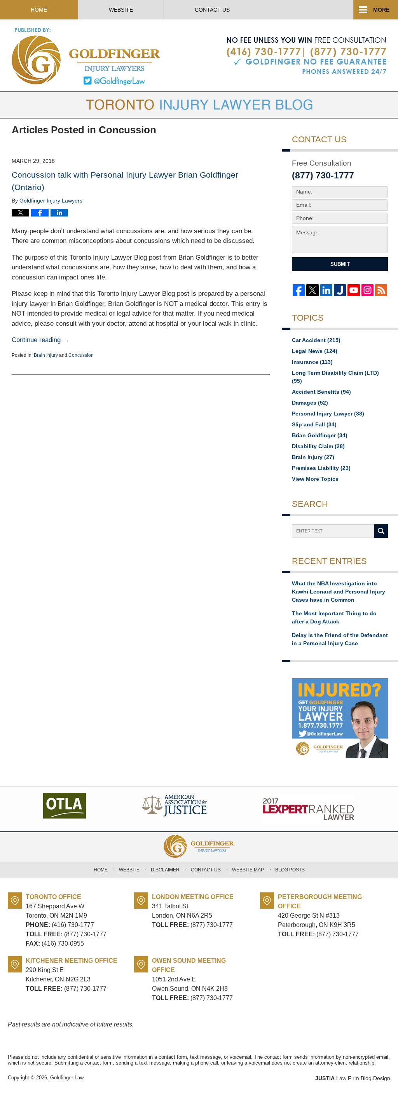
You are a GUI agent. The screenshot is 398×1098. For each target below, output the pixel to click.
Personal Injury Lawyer (328, 413)
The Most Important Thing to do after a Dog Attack (334, 617)
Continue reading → (40, 340)
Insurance (312, 362)
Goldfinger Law (67, 1078)
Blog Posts (290, 870)
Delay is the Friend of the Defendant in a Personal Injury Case (340, 639)
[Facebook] (298, 290)
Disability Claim (318, 446)
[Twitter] (312, 290)
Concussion (81, 355)
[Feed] (381, 290)
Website (121, 10)
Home (39, 10)
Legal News (314, 351)
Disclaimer (165, 870)
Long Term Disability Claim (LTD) (335, 377)
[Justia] (340, 290)
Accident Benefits (321, 392)
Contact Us (212, 10)
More (381, 10)
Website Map (248, 870)
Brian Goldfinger (319, 435)
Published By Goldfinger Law (306, 56)
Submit (340, 264)
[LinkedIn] (326, 290)
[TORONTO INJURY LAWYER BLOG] (199, 105)
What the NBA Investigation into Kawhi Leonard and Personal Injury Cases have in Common (338, 591)
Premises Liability (321, 468)
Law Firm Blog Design (352, 1078)
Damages (310, 403)
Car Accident (316, 340)
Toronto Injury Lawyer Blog (86, 56)
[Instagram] (367, 290)
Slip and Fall (314, 424)
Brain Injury (46, 355)
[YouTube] (353, 290)
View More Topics (315, 479)
